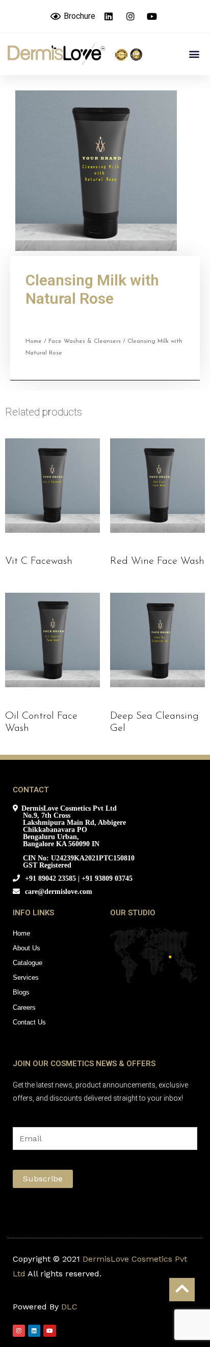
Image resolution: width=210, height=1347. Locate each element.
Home (33, 341)
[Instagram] (19, 1331)
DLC (69, 1306)
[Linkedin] (34, 1331)
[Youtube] (49, 1331)
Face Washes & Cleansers (84, 341)
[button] (194, 54)
